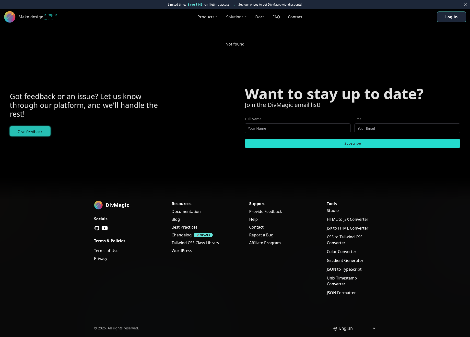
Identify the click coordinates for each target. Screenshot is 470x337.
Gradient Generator (345, 260)
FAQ (276, 17)
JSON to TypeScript (344, 269)
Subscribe (352, 143)
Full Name (253, 118)
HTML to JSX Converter (347, 219)
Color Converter (341, 251)
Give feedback (30, 131)
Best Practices (185, 227)
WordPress (182, 250)
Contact (295, 17)
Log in (451, 17)
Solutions (235, 17)
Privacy (100, 258)
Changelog (182, 235)
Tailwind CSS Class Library (195, 242)
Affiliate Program (265, 242)
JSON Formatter (341, 292)
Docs (260, 17)
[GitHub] (97, 228)
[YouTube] (104, 228)
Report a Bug (261, 235)
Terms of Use (106, 250)
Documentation (186, 211)
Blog (176, 219)
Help (253, 219)
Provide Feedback (265, 211)
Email (359, 118)
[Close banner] (465, 4)
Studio (333, 210)
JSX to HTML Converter (347, 228)
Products (206, 17)
